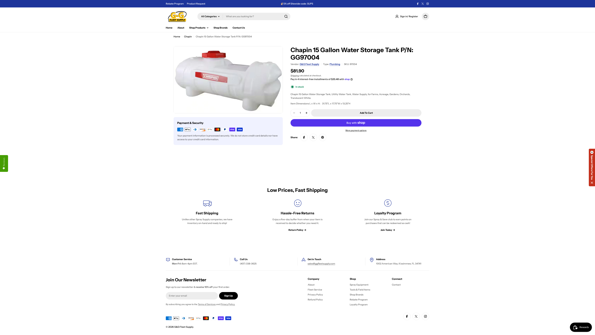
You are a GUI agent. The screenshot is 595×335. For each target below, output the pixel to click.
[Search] (286, 16)
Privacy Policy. (227, 304)
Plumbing (335, 64)
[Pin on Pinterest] (322, 137)
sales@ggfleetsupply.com (321, 263)
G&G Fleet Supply (309, 64)
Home (177, 36)
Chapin (188, 36)
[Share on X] (313, 137)
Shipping (295, 75)
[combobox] (243, 16)
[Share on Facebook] (304, 137)
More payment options (356, 130)
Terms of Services (207, 304)
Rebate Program (175, 3)
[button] (592, 167)
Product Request (196, 3)
